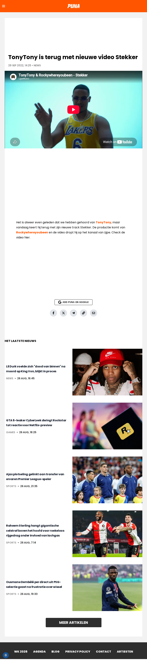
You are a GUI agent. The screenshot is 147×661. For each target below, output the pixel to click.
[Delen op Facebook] (53, 313)
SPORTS (11, 486)
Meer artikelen (73, 622)
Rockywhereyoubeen (32, 232)
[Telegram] (73, 313)
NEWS (37, 65)
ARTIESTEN (125, 652)
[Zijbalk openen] (3, 6)
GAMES (10, 432)
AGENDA (39, 652)
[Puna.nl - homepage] (73, 6)
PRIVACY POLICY (77, 652)
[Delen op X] (63, 313)
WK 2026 (20, 652)
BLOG (55, 652)
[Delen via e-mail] (93, 313)
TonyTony (103, 222)
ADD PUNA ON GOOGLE (76, 302)
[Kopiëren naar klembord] (83, 313)
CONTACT (103, 652)
